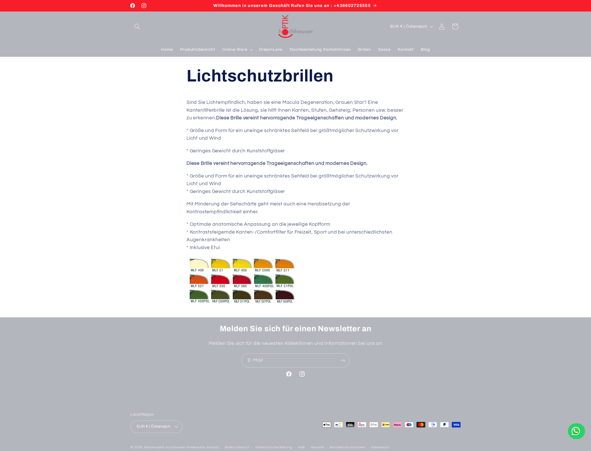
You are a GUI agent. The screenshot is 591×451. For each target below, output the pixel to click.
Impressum (380, 447)
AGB (301, 447)
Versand (317, 447)
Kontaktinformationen (347, 447)
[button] (137, 26)
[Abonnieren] (342, 360)
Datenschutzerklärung (273, 447)
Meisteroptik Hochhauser (165, 447)
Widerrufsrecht (237, 447)
